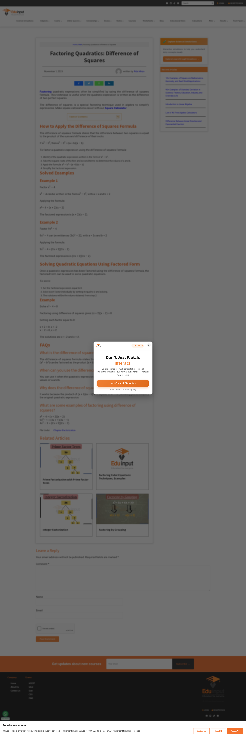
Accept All (235, 731)
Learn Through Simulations (123, 383)
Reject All (218, 731)
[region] (123, 728)
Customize (201, 731)
